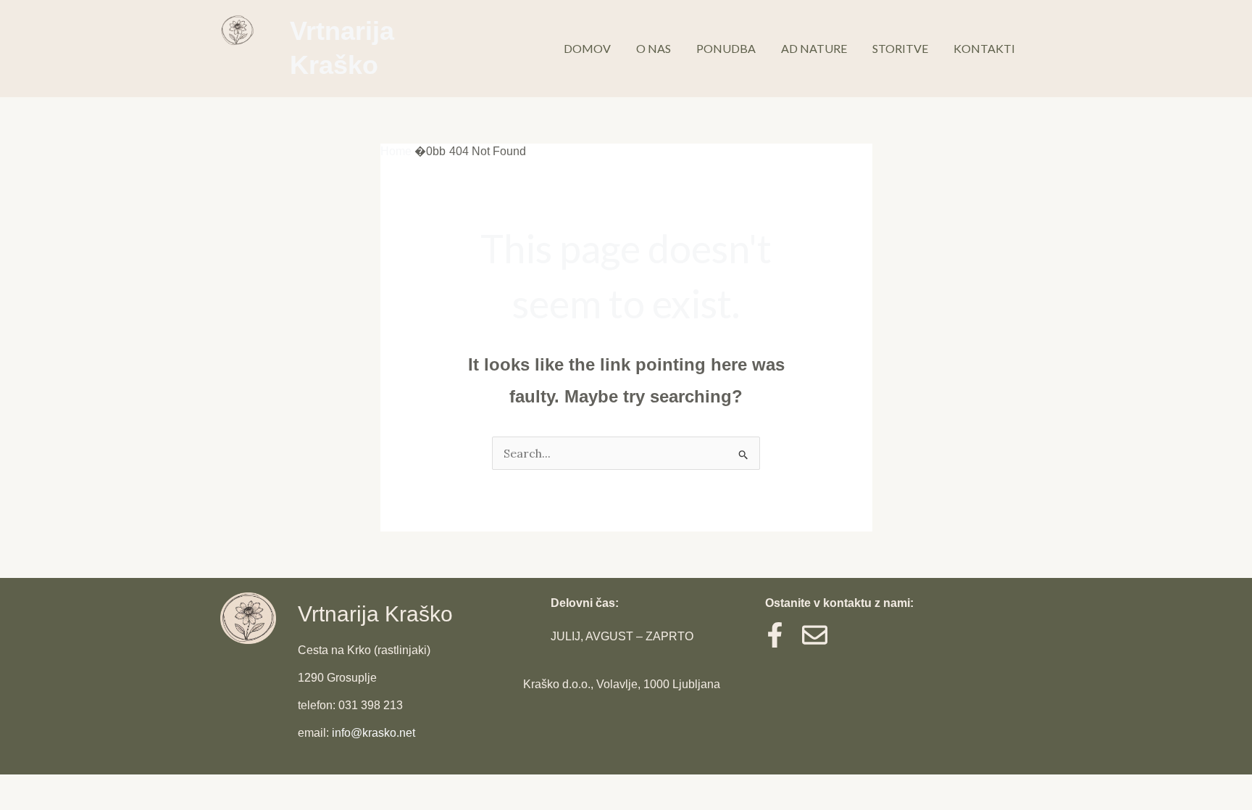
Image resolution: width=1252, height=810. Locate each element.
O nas (653, 48)
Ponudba (726, 48)
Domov (587, 48)
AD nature (814, 48)
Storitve (900, 48)
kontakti (984, 48)
